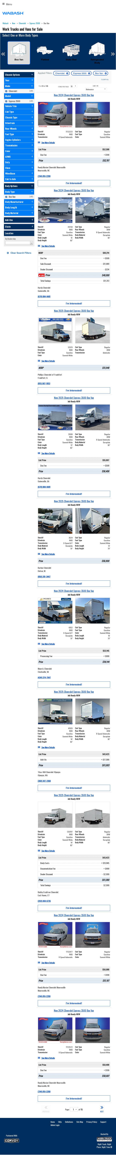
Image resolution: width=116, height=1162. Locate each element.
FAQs (60, 1121)
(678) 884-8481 (44, 296)
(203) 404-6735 (44, 900)
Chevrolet (60, 73)
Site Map (79, 1121)
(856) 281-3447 (44, 576)
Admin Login (55, 1125)
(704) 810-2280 (44, 176)
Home (53, 1121)
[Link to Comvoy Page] (11, 1140)
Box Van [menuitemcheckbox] (11, 196)
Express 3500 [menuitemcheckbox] (14, 101)
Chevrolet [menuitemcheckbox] (12, 91)
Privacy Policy (91, 1121)
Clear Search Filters (20, 252)
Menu (9, 4)
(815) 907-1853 (44, 383)
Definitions (69, 1121)
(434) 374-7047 (44, 677)
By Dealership (10, 238)
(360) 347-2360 (44, 780)
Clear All (105, 79)
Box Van (99, 73)
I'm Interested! (74, 183)
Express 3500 (80, 73)
